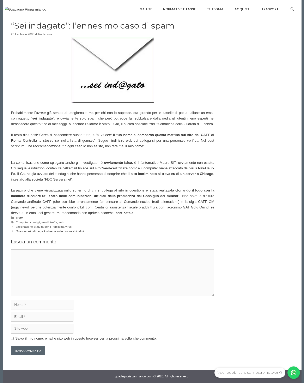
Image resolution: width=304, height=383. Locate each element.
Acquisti (242, 9)
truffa (53, 222)
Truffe (19, 217)
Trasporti (270, 9)
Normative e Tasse (179, 9)
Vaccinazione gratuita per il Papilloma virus (44, 226)
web (61, 222)
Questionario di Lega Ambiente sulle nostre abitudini (50, 231)
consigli (35, 222)
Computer (22, 222)
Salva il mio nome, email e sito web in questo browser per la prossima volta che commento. (86, 338)
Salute (146, 9)
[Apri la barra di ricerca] (292, 9)
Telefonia (215, 9)
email (45, 222)
